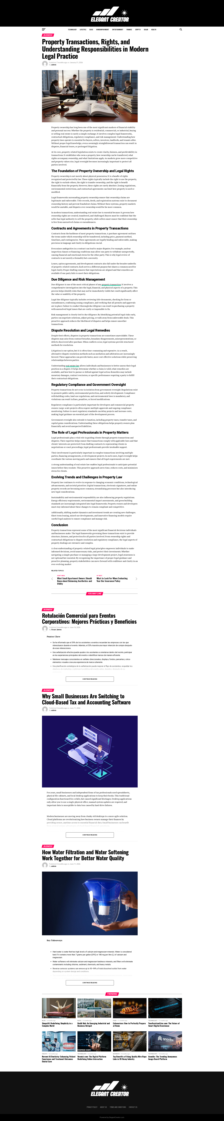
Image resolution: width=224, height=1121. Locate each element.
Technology (72, 29)
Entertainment (117, 29)
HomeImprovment (102, 29)
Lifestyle (83, 29)
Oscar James (56, 630)
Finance (129, 29)
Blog (91, 29)
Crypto (138, 29)
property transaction (111, 284)
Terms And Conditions (118, 1107)
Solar (146, 29)
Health (153, 29)
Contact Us (133, 1107)
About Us (103, 1107)
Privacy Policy (92, 1107)
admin (53, 65)
